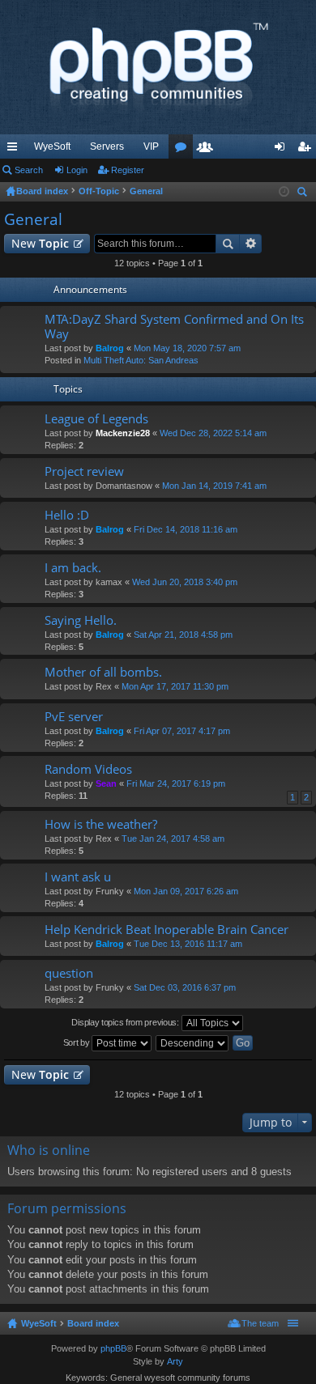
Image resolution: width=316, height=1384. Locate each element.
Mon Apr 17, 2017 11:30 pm (175, 686)
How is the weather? (101, 824)
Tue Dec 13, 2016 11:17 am (188, 944)
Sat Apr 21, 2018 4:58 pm (183, 634)
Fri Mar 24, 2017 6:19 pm (175, 783)
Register (127, 170)
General (33, 219)
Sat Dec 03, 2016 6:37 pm (185, 987)
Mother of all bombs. (103, 672)
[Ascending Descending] (193, 1043)
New (40, 243)
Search (29, 170)
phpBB (113, 1348)
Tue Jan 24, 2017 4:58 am (173, 838)
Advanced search (251, 243)
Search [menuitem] (303, 194)
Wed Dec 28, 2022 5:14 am (213, 433)
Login (77, 170)
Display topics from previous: (126, 1022)
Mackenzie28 (123, 433)
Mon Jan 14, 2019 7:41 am (214, 485)
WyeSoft (52, 146)
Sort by (77, 1042)
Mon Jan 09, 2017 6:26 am (186, 891)
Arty (175, 1361)
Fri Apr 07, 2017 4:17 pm (182, 731)
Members (208, 150)
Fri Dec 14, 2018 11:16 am (185, 529)
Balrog (110, 348)
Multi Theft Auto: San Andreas (141, 360)
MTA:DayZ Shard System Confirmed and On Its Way (174, 327)
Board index (93, 1323)
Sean (106, 783)
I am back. (73, 567)
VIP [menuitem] (151, 146)
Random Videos (88, 769)
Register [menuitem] (307, 150)
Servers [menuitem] (107, 146)
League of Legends (96, 419)
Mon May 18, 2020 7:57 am (187, 348)
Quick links (15, 150)
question (69, 973)
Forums (184, 150)
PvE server (74, 716)
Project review (84, 471)
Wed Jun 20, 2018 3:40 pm (184, 582)
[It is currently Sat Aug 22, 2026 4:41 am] (284, 192)
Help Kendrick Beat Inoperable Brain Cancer (166, 929)
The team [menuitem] (260, 1323)
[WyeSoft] (158, 67)
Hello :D (67, 515)
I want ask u (78, 877)
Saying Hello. (81, 620)
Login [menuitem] (283, 150)
